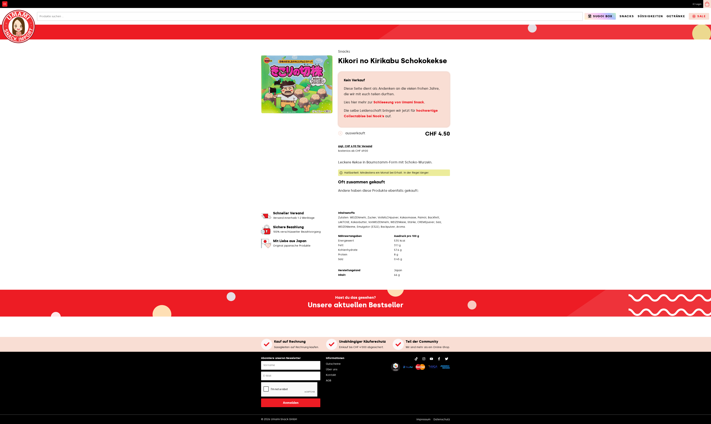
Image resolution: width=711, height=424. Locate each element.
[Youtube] (431, 358)
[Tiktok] (416, 358)
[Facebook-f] (439, 358)
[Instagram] (423, 358)
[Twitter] (446, 358)
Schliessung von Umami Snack (398, 102)
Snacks (344, 51)
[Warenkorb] (707, 4)
